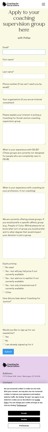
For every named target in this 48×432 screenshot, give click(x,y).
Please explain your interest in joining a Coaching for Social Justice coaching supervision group (22, 117)
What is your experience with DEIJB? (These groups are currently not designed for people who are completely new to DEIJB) (23, 154)
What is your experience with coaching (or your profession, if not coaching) (24, 189)
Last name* (8, 71)
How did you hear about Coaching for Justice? (21, 300)
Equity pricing (9, 263)
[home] (10, 4)
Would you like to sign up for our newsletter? (19, 331)
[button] (43, 4)
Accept (24, 413)
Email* (6, 47)
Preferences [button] (21, 405)
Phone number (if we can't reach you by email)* (22, 85)
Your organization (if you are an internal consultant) (22, 101)
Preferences (24, 426)
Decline (24, 419)
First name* (8, 59)
